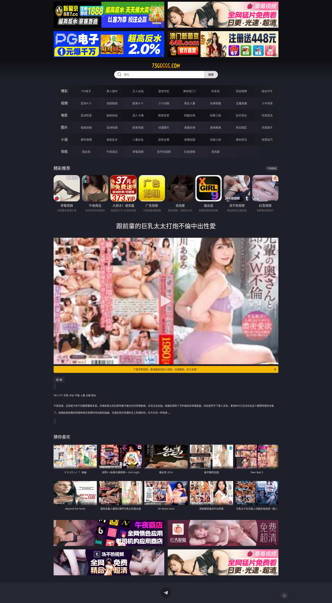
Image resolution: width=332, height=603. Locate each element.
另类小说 (215, 140)
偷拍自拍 (112, 115)
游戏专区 (163, 91)
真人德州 (112, 91)
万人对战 (138, 91)
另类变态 (267, 115)
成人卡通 (138, 115)
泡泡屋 (215, 152)
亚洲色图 (112, 127)
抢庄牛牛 (267, 91)
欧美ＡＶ (138, 103)
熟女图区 (241, 127)
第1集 (59, 379)
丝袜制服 (215, 103)
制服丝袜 (189, 115)
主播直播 (241, 103)
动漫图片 (163, 127)
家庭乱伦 (112, 140)
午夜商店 (112, 152)
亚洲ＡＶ (86, 103)
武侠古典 (163, 140)
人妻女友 (138, 140)
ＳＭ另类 (267, 103)
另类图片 (267, 127)
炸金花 (215, 91)
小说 (64, 139)
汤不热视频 (164, 152)
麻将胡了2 (189, 91)
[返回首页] (284, 595)
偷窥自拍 (86, 127)
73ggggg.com (166, 65)
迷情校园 (189, 140)
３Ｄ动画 (163, 103)
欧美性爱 (163, 115)
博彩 (64, 91)
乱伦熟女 (241, 115)
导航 (64, 151)
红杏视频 (189, 152)
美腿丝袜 (189, 127)
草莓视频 (138, 152)
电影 (64, 115)
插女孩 (86, 152)
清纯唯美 (215, 127)
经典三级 (215, 115)
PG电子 (86, 91)
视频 (64, 103)
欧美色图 (138, 127)
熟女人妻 (189, 103)
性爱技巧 (267, 140)
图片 (64, 127)
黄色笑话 (241, 140)
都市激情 (86, 140)
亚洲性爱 (86, 115)
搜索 (211, 74)
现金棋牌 (241, 91)
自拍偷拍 (112, 103)
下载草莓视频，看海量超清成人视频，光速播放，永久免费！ (166, 369)
